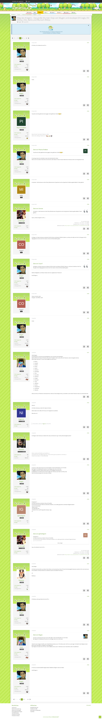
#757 (88, 563)
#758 (88, 596)
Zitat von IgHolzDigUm (39, 534)
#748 (88, 259)
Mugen (19, 22)
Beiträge (15, 65)
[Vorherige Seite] (13, 38)
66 (26, 38)
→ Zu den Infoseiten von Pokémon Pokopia (51, 33)
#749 (88, 293)
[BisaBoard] (51, 7)
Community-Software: (51, 717)
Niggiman (44, 423)
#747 (88, 234)
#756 (88, 529)
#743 (88, 111)
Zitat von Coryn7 (38, 263)
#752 (88, 402)
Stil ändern (88, 705)
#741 (88, 42)
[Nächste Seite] (29, 38)
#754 (88, 465)
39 (22, 38)
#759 (88, 630)
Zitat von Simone (38, 208)
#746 (88, 204)
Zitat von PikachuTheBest (40, 149)
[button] (88, 25)
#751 (88, 352)
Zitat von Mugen (38, 635)
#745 (88, 179)
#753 (88, 433)
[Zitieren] (88, 71)
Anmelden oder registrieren (17, 1)
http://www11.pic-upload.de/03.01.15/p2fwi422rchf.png (76, 225)
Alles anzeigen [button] (60, 543)
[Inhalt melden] (84, 71)
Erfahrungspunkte (17, 64)
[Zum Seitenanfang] (100, 717)
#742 (88, 76)
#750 (88, 318)
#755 (88, 499)
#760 (88, 664)
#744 (88, 145)
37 (18, 38)
